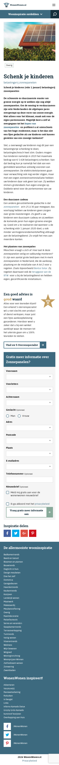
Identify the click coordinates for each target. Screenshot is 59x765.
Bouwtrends (9, 565)
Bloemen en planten (13, 562)
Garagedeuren (10, 583)
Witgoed (8, 652)
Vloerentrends (10, 641)
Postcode (11, 434)
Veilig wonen (10, 637)
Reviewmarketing (12, 692)
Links (6, 703)
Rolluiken (8, 695)
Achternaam (12, 396)
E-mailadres (12, 460)
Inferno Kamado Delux (14, 706)
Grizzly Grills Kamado (14, 710)
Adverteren (9, 685)
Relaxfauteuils (11, 619)
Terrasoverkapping (13, 630)
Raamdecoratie (11, 616)
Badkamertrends (11, 554)
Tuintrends (9, 634)
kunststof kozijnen (12, 714)
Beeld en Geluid (11, 558)
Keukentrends (10, 590)
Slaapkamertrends (12, 627)
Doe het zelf (9, 576)
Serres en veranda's (13, 623)
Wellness (8, 645)
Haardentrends (11, 587)
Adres (9, 421)
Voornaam (11, 371)
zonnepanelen (12, 206)
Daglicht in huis (11, 569)
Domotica (8, 580)
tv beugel (8, 699)
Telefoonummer (19, 473)
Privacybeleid (29, 760)
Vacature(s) (9, 688)
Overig (9, 65)
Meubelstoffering (12, 609)
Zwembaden (10, 670)
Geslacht (15, 409)
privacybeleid (42, 503)
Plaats (9, 447)
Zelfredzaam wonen (13, 663)
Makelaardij (9, 605)
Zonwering (9, 666)
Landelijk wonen (11, 598)
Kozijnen (8, 594)
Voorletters (12, 383)
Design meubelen (12, 572)
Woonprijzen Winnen (13, 659)
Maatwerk (8, 601)
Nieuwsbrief (17, 486)
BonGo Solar (40, 268)
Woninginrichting (12, 656)
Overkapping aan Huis (14, 717)
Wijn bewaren (10, 648)
